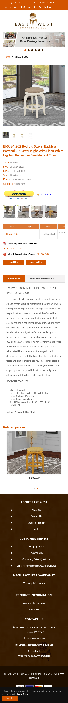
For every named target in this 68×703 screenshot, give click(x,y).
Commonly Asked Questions (36, 559)
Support (17, 7)
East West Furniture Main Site (36, 674)
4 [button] (36, 50)
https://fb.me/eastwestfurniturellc (34, 656)
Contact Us (6, 7)
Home (7, 56)
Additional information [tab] (42, 278)
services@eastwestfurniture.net (41, 565)
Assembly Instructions (34, 603)
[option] (34, 39)
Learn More (22, 694)
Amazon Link (36, 262)
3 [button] (32, 50)
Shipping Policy (36, 546)
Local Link (13, 262)
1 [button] (25, 50)
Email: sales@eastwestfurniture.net (16, 3)
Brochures (34, 609)
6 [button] (42, 50)
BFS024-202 (10, 248)
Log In (36, 529)
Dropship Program (36, 522)
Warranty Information (34, 583)
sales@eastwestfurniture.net (39, 644)
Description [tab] (14, 278)
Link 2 (21, 248)
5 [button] (39, 50)
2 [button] (29, 50)
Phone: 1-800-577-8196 (44, 3)
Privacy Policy (36, 552)
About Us (36, 510)
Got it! (9, 698)
